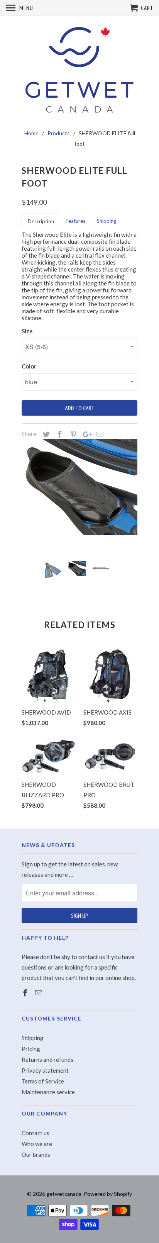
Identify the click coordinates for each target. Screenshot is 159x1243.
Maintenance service (48, 1091)
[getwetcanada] (79, 70)
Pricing (31, 1048)
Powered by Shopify (108, 1193)
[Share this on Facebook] (58, 434)
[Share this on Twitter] (45, 434)
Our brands (36, 1154)
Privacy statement (45, 1070)
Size (27, 331)
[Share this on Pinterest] (72, 434)
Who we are (37, 1143)
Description (41, 221)
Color (29, 366)
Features (75, 221)
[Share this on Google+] (85, 434)
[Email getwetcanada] (39, 992)
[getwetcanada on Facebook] (26, 992)
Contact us (35, 1132)
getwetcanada (63, 1193)
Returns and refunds (47, 1059)
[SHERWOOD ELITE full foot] (79, 487)
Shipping (106, 221)
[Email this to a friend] (99, 434)
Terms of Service (43, 1081)
